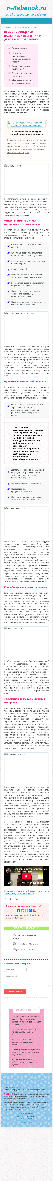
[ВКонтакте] (18, 910)
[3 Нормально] (30, 915)
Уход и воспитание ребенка (26, 9)
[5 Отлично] (36, 915)
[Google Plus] (34, 910)
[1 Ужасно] (25, 915)
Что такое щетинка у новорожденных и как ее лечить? (23, 1042)
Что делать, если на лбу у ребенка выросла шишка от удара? (24, 1062)
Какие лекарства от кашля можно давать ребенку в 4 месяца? (24, 1032)
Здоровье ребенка (21, 27)
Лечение (34, 27)
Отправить (15, 991)
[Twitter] (22, 910)
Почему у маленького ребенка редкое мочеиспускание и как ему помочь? (26, 1052)
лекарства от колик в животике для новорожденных (26, 892)
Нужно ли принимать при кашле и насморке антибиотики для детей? (26, 952)
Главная (7, 27)
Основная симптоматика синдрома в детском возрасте (22, 57)
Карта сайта (26, 1123)
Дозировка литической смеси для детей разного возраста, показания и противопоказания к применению (26, 1020)
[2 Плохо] (27, 915)
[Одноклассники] (26, 910)
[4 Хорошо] (33, 915)
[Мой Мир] (30, 910)
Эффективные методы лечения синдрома (23, 81)
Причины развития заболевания (21, 67)
